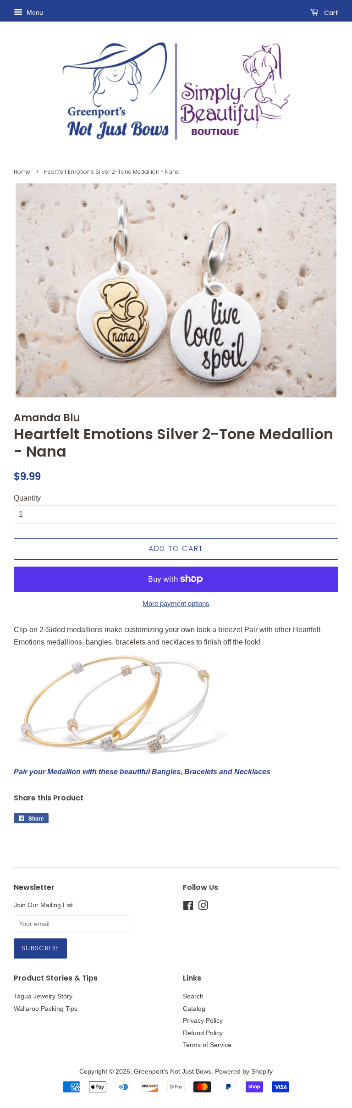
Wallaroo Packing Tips (45, 1008)
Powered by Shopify (244, 1071)
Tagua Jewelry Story (43, 996)
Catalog (194, 1008)
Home (22, 172)
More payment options (176, 603)
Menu (34, 12)
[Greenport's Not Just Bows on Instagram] (203, 907)
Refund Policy (203, 1033)
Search (193, 996)
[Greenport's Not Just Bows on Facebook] (188, 907)
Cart (330, 12)
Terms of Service (207, 1045)
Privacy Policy (203, 1020)
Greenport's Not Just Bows (172, 1071)
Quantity (27, 498)
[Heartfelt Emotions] (124, 752)
